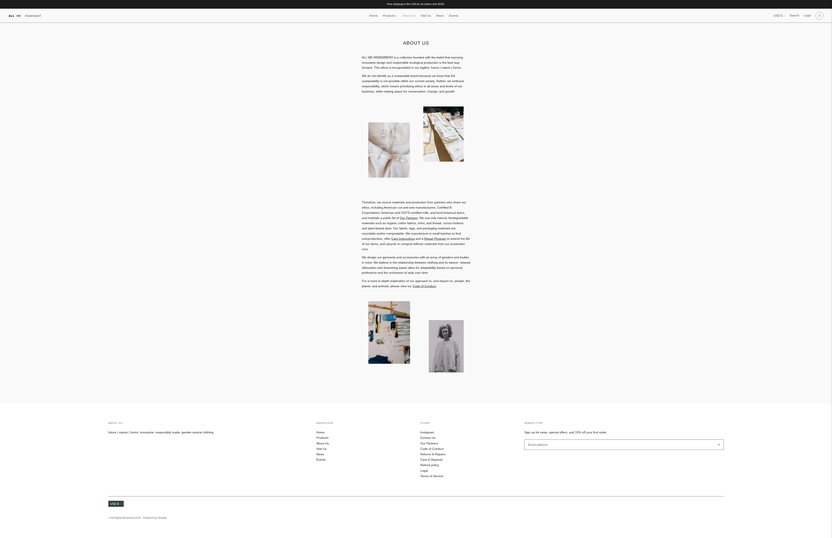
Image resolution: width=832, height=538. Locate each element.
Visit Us (426, 15)
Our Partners (429, 443)
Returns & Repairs (432, 454)
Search (794, 15)
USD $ (778, 15)
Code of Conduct (424, 286)
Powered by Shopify (155, 517)
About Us (409, 15)
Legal (424, 470)
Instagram (427, 432)
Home (373, 15)
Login (807, 15)
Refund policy (429, 465)
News (440, 15)
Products (389, 15)
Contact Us (428, 437)
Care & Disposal (431, 459)
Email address (537, 439)
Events (453, 15)
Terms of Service (431, 476)
